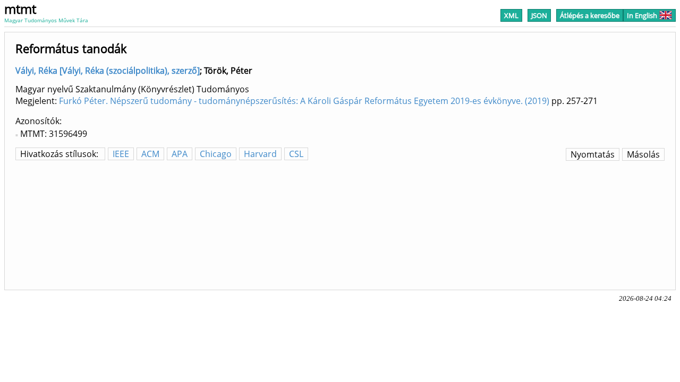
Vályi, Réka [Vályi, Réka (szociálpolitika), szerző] (107, 70)
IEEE (121, 154)
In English (642, 15)
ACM (150, 154)
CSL (296, 154)
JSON (539, 15)
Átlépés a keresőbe (589, 15)
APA (180, 154)
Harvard (260, 154)
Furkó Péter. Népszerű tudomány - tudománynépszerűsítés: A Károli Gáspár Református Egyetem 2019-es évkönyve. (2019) (304, 101)
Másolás (643, 154)
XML (511, 15)
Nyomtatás (593, 154)
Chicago (216, 154)
